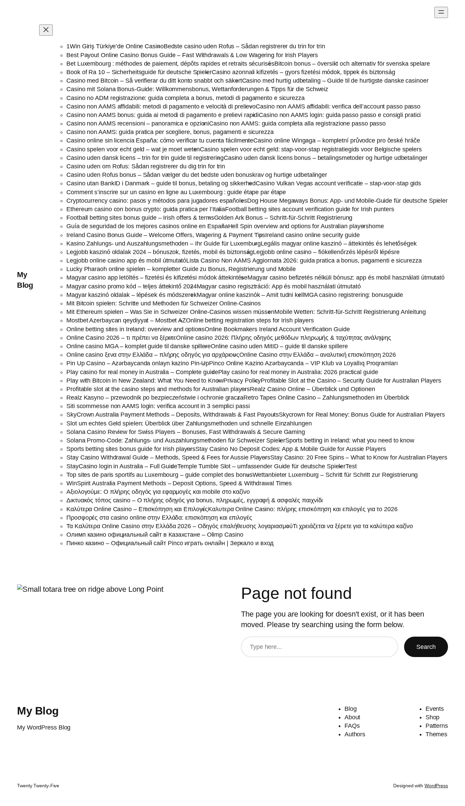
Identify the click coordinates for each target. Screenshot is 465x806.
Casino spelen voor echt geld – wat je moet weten (133, 149)
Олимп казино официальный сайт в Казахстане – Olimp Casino (154, 534)
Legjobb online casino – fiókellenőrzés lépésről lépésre (326, 252)
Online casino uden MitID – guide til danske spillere (279, 346)
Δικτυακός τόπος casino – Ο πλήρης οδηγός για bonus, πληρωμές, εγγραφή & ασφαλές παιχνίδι (194, 500)
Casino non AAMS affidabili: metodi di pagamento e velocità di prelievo (161, 106)
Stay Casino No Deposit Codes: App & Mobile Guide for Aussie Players (290, 449)
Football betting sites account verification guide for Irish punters (309, 209)
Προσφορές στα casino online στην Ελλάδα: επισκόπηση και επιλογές (159, 517)
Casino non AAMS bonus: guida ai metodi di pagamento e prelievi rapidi (162, 115)
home (376, 226)
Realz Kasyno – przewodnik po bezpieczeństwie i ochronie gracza (154, 397)
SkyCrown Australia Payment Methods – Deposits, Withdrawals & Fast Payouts (172, 414)
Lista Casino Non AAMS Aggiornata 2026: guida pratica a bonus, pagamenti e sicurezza (304, 260)
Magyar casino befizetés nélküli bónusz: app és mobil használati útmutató (346, 277)
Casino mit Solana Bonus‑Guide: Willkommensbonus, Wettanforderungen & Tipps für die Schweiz (197, 89)
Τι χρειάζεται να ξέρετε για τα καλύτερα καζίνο (353, 526)
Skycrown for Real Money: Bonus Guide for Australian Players (362, 414)
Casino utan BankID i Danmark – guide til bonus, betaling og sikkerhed (161, 183)
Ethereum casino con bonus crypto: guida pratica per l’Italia (145, 209)
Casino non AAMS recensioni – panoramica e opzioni (137, 123)
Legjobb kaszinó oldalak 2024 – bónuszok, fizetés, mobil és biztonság (159, 252)
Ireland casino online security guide (312, 235)
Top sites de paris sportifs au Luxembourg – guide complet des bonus (159, 474)
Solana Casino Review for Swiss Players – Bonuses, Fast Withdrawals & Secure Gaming (185, 432)
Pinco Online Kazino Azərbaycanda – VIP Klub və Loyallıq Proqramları (303, 363)
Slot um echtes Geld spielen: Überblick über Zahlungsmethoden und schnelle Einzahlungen (188, 423)
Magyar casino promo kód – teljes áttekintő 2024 (131, 286)
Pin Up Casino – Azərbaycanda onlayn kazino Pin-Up (137, 363)
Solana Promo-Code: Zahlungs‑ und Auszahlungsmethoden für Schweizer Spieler (175, 440)
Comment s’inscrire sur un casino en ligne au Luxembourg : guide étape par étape (176, 192)
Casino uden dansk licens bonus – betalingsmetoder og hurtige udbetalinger (326, 157)
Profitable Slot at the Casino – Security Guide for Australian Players (351, 380)
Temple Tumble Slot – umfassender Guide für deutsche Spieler (261, 466)
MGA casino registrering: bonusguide (353, 294)
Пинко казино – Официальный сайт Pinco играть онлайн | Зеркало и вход (170, 543)
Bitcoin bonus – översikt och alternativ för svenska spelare (352, 63)
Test (351, 466)
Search (426, 646)
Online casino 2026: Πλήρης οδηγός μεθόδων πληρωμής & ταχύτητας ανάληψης (283, 337)
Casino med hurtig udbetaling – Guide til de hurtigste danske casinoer (335, 80)
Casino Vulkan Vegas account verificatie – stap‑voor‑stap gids (338, 183)
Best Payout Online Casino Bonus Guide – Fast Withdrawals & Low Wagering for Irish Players (192, 55)
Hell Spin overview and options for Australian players (298, 226)
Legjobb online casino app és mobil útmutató (126, 260)
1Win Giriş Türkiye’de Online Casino (115, 46)
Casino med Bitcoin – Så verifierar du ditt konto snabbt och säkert (154, 80)
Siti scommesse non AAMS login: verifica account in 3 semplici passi (158, 406)
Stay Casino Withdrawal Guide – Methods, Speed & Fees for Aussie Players (168, 457)
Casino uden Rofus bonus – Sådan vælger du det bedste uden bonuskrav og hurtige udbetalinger (196, 174)
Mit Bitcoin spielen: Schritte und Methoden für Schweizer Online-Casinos (163, 303)
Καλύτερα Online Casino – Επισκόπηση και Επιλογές (137, 509)
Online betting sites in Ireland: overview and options (135, 329)
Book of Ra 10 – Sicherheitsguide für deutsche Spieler (139, 72)
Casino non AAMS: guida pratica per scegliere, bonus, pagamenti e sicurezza (170, 132)
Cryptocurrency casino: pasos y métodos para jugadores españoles (156, 200)
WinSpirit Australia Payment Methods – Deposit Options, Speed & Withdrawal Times (179, 483)
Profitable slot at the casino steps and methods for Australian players (158, 389)
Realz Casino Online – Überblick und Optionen (312, 389)
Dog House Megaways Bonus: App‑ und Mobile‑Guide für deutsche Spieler (347, 200)
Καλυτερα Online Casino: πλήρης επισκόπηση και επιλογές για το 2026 (302, 509)
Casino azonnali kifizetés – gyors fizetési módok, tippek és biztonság (303, 72)
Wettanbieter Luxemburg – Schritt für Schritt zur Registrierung (335, 474)
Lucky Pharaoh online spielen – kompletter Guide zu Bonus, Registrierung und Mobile (181, 269)
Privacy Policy (242, 380)
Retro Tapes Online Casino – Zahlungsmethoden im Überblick (326, 397)
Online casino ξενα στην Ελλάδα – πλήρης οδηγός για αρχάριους (152, 354)
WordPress (436, 785)
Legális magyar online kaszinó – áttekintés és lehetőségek (339, 243)
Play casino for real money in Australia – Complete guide (142, 372)
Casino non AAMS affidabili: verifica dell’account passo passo (338, 106)
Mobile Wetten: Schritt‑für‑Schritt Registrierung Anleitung (350, 311)
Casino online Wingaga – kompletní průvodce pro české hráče (336, 140)
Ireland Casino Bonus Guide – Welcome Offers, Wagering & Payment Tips (165, 235)
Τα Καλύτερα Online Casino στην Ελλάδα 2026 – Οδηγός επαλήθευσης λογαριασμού (179, 526)
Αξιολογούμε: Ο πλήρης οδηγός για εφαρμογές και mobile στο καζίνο (158, 491)
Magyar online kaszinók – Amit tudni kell (250, 294)
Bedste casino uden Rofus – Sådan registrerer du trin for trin (244, 46)
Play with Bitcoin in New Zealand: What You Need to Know (144, 380)
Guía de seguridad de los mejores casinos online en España (147, 226)
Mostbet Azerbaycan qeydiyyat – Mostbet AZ (126, 320)
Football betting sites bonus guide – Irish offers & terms (140, 217)
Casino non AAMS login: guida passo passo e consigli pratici (340, 115)
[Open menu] (441, 12)
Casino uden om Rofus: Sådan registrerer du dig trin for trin (145, 166)
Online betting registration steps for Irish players (250, 320)
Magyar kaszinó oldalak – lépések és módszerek (131, 294)
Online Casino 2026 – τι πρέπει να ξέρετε (121, 337)
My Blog (38, 711)
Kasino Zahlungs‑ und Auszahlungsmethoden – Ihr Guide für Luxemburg (163, 243)
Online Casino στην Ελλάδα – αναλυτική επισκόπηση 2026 (317, 354)
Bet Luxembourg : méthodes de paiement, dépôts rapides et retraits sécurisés (170, 63)
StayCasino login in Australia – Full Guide (121, 466)
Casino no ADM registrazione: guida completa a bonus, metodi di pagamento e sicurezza (185, 98)
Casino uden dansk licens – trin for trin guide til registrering (145, 157)
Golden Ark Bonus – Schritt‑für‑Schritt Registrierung (283, 217)
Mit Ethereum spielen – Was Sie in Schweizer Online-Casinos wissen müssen (170, 311)
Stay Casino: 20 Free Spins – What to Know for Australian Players (358, 457)
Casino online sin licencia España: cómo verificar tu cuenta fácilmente (159, 140)
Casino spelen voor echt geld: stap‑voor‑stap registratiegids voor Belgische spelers (311, 149)
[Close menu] (46, 30)
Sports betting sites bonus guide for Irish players (130, 449)
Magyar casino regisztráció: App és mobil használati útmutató (279, 286)
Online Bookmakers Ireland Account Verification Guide (277, 329)
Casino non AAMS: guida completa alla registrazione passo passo (297, 123)
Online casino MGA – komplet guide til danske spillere (138, 346)
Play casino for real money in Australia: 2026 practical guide (298, 372)
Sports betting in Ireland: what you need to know (349, 440)
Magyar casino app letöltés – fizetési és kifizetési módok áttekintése (156, 277)
